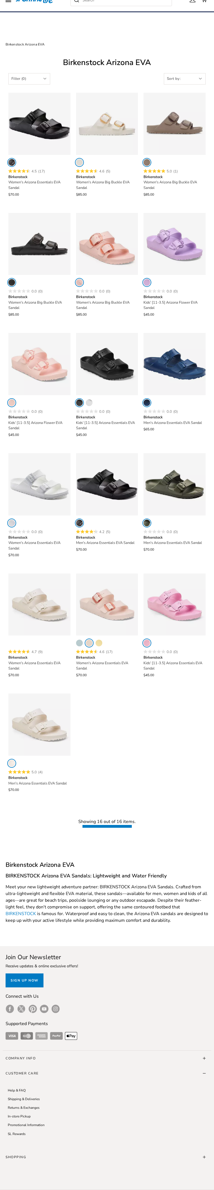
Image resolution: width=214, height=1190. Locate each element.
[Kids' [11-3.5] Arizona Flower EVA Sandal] (175, 244)
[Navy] (146, 402)
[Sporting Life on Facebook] (10, 1009)
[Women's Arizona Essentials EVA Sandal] (39, 124)
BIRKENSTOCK (21, 914)
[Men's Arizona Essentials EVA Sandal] (175, 364)
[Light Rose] (79, 282)
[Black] (11, 162)
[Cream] (11, 763)
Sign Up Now (24, 980)
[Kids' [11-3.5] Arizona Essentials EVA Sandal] (107, 364)
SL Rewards (17, 1134)
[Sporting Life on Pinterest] (32, 1009)
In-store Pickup (19, 1116)
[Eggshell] (79, 162)
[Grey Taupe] (146, 162)
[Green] (146, 523)
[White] (89, 402)
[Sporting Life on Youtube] (44, 1009)
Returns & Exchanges (24, 1107)
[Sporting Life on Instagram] (55, 1009)
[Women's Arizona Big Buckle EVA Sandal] (107, 124)
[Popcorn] (98, 643)
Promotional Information (26, 1125)
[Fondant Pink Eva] (146, 643)
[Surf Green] (79, 643)
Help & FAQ (17, 1090)
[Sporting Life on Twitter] (21, 1009)
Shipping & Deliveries (24, 1099)
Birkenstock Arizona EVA (25, 44)
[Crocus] (146, 282)
